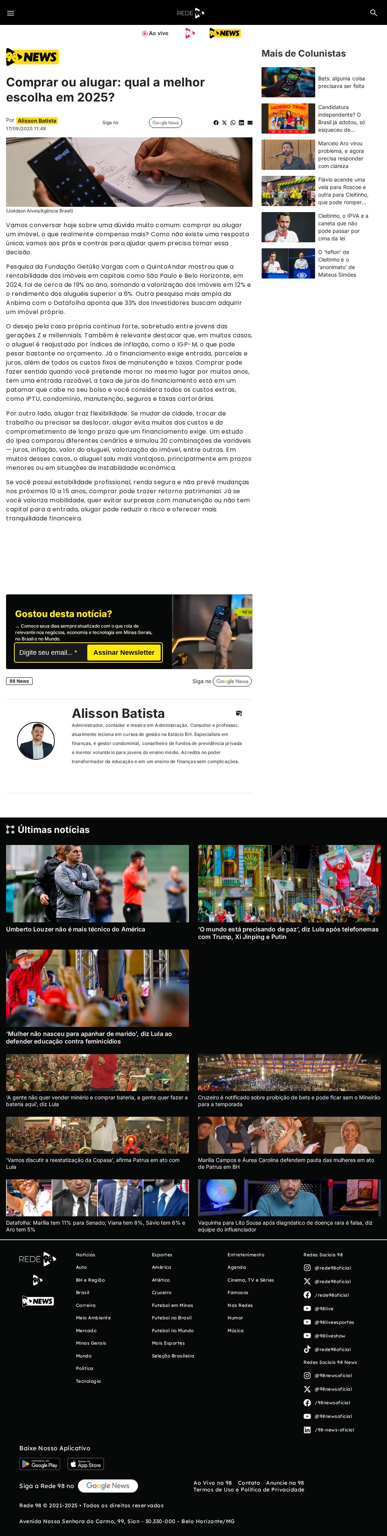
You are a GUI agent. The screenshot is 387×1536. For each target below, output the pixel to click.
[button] (374, 12)
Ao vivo (159, 33)
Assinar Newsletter (124, 652)
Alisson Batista (118, 713)
